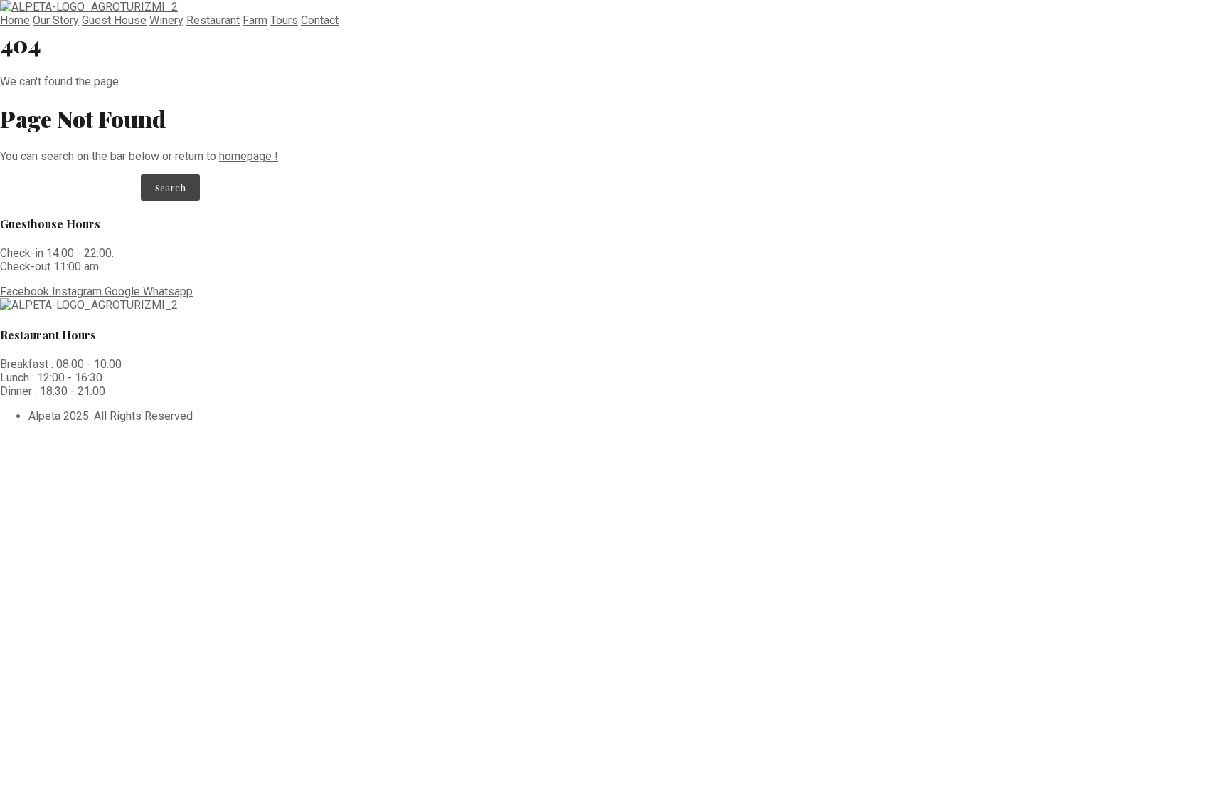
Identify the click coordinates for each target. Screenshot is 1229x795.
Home (15, 20)
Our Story (56, 20)
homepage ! (248, 156)
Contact (320, 20)
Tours (284, 20)
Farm (255, 20)
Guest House (114, 20)
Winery (166, 20)
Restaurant (213, 20)
